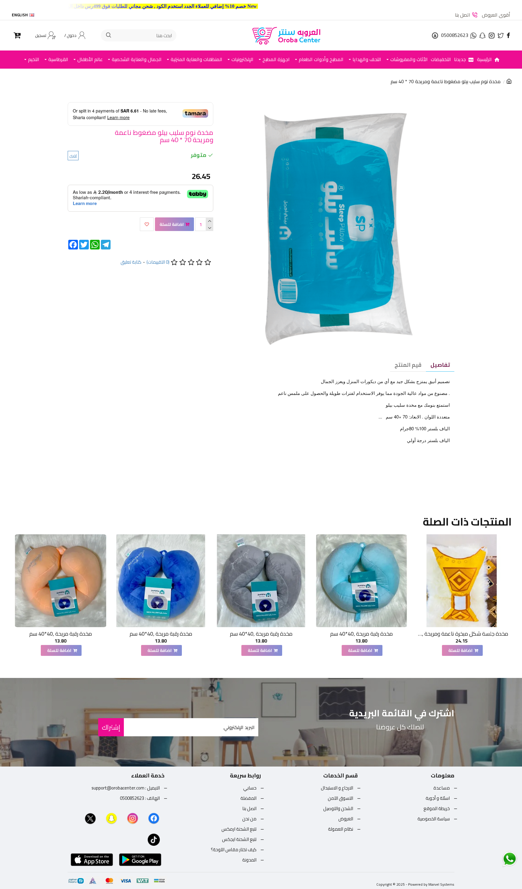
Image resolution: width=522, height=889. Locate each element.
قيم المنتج (408, 365)
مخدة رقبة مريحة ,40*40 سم (361, 633)
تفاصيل (440, 365)
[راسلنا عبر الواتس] (499, 858)
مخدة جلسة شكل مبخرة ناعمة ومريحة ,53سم (461, 633)
